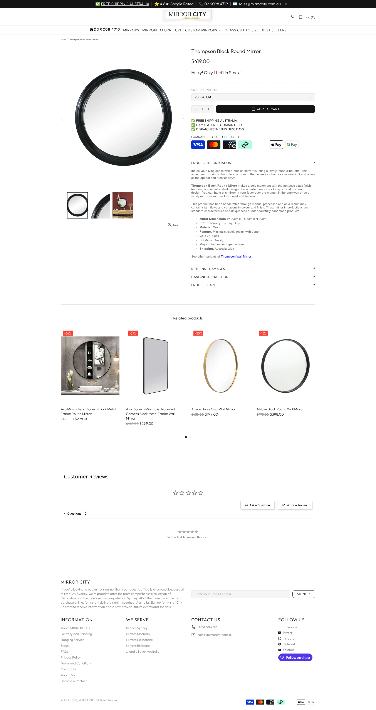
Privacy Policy (71, 657)
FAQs (64, 651)
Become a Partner (74, 681)
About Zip (68, 675)
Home (63, 39)
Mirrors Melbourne (139, 640)
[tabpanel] (90, 379)
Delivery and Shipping (76, 634)
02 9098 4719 (216, 3)
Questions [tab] (74, 513)
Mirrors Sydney (137, 628)
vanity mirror (199, 196)
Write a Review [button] (297, 505)
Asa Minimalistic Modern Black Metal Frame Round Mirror (88, 411)
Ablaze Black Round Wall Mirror (280, 409)
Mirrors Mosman (138, 634)
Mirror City (188, 16)
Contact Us (68, 669)
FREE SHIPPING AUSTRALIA (125, 3)
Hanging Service (72, 640)
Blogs (65, 645)
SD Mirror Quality (211, 240)
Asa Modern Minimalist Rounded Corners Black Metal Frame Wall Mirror (150, 413)
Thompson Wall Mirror (236, 256)
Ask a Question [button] (260, 505)
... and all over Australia (142, 651)
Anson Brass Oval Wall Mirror (213, 409)
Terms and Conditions (76, 663)
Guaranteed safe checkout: (215, 137)
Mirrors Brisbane (138, 645)
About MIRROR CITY (76, 628)
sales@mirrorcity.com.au (259, 3)
